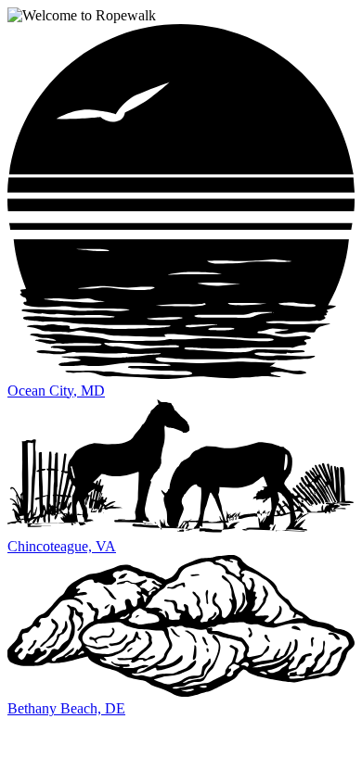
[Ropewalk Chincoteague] (181, 529)
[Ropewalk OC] (181, 374)
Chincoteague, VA (61, 546)
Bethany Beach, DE (66, 708)
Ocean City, (56, 390)
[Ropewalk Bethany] (181, 692)
